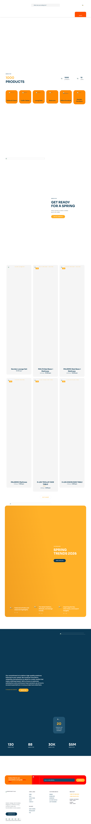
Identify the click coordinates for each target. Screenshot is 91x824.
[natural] (66, 764)
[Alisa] (12, 764)
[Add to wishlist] (28, 274)
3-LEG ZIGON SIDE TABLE (72, 482)
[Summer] (39, 764)
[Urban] (52, 764)
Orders (51, 794)
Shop (30, 796)
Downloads (52, 796)
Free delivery (32, 810)
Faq (30, 812)
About (30, 800)
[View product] (28, 271)
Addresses (51, 798)
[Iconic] (25, 764)
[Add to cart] (28, 268)
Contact (31, 801)
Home (30, 794)
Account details (53, 800)
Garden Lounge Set (19, 369)
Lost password (52, 801)
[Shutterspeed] (79, 764)
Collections (32, 798)
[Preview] (28, 277)
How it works (32, 808)
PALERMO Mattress (19, 482)
